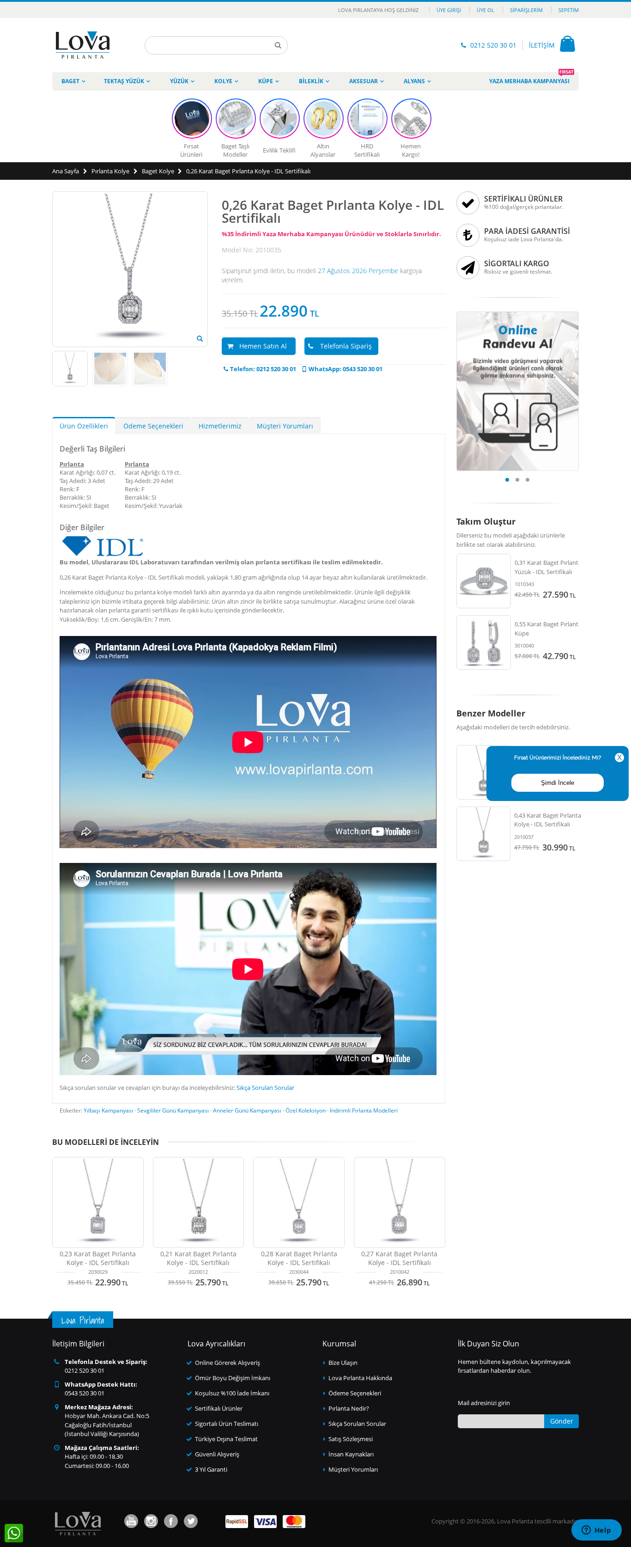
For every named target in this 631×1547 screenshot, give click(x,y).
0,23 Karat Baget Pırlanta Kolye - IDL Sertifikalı (98, 1258)
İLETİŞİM (542, 45)
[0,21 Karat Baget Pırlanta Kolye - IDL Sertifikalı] (199, 1203)
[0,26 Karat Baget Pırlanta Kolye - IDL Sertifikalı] (200, 338)
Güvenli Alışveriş (217, 1454)
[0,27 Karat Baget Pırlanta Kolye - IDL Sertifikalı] (399, 1203)
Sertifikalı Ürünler (219, 1408)
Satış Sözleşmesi (350, 1439)
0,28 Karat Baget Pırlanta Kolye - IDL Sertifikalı (299, 1258)
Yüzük (179, 81)
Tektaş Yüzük (124, 81)
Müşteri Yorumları (285, 426)
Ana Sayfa (65, 171)
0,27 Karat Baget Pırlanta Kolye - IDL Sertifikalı (399, 1258)
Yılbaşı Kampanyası (108, 1110)
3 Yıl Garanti (211, 1469)
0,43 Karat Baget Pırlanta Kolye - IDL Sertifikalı (547, 820)
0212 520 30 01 (493, 45)
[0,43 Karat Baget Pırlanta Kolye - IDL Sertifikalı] (483, 834)
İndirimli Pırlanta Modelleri (364, 1110)
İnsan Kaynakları (351, 1454)
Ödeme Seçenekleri (153, 426)
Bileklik (311, 81)
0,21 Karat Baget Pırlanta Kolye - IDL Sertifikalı (198, 1258)
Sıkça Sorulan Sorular (265, 1087)
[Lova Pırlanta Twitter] (191, 1521)
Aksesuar (363, 81)
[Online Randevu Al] (517, 314)
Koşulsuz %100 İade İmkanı (232, 1393)
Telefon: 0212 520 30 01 (263, 369)
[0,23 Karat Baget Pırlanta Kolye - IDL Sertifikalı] (98, 1203)
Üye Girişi (449, 9)
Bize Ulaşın (343, 1362)
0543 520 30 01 (84, 1393)
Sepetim (568, 9)
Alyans (414, 81)
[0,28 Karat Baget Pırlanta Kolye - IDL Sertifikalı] (299, 1203)
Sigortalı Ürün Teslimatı (226, 1423)
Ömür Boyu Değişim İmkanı (232, 1378)
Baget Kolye (158, 171)
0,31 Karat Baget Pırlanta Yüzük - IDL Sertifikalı (548, 567)
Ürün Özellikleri (84, 426)
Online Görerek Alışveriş (227, 1362)
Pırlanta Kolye (110, 171)
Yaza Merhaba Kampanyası (531, 78)
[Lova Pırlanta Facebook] (171, 1521)
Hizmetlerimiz (220, 426)
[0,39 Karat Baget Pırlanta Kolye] (483, 772)
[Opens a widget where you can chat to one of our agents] (596, 1530)
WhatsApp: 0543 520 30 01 (345, 369)
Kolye (223, 81)
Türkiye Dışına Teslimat (226, 1439)
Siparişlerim (526, 9)
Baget (70, 81)
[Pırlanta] (82, 45)
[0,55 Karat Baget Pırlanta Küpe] (483, 642)
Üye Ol (485, 9)
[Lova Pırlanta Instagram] (151, 1521)
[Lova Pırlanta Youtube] (131, 1521)
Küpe (265, 81)
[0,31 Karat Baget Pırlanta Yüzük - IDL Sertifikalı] (483, 581)
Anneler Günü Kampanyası (247, 1110)
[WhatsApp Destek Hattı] (14, 1533)
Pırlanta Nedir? (348, 1408)
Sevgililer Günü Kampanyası (173, 1110)
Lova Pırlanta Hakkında (360, 1378)
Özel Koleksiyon (305, 1110)
